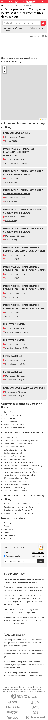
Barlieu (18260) (11, 141)
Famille (8, 553)
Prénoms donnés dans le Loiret (16, 481)
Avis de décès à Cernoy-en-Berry (17, 456)
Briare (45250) (11, 182)
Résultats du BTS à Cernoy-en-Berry (18, 513)
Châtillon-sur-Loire (35, 28)
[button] (4, 68)
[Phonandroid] (35, 717)
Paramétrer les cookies (28, 689)
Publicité (30, 687)
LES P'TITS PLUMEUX (14, 324)
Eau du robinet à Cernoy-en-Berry (18, 443)
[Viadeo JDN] (35, 712)
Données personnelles (11, 689)
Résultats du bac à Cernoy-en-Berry (18, 507)
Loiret (16, 5)
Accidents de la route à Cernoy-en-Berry (20, 475)
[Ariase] (12, 717)
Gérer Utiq (41, 689)
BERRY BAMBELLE (12, 355)
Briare (7, 31)
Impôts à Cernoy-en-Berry (14, 459)
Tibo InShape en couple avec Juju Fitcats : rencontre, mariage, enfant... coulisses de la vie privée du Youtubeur (24, 665)
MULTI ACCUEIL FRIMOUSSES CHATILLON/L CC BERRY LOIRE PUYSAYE (18, 152)
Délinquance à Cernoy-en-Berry (17, 478)
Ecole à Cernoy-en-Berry (14, 447)
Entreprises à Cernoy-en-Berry (16, 484)
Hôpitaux (7, 538)
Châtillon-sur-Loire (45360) (16, 163)
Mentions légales (9, 691)
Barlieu (22, 28)
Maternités (8, 529)
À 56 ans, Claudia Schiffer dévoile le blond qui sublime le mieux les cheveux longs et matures (23, 589)
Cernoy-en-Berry (10, 437)
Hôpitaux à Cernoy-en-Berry (15, 491)
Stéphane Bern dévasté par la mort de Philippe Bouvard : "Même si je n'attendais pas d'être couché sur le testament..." (24, 621)
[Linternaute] (12, 707)
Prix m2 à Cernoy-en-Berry (14, 487)
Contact (22, 687)
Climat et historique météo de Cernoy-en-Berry (23, 465)
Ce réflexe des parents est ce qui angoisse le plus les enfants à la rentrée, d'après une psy (23, 674)
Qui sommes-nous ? (12, 687)
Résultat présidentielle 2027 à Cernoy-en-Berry (23, 504)
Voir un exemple (38, 553)
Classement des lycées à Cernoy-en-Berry (21, 440)
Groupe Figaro (21, 691)
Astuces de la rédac (13, 556)
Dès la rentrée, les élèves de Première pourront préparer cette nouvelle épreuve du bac (24, 580)
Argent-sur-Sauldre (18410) (16, 332)
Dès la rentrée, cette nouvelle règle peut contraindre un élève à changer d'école (21, 611)
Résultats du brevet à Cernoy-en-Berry (19, 510)
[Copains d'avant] (12, 712)
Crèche (9, 5)
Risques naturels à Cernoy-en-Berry (18, 468)
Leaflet (43, 119)
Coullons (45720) (12, 259)
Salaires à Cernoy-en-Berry (15, 453)
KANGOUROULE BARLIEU (16, 132)
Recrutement (38, 687)
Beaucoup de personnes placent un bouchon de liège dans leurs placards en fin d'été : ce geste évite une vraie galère (23, 643)
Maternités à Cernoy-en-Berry (16, 450)
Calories (7, 532)
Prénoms (7, 523)
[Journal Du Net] (35, 702)
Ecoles (6, 526)
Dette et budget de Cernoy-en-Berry (18, 462)
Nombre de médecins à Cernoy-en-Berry (20, 472)
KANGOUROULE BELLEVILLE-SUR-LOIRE (24, 387)
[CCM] (12, 702)
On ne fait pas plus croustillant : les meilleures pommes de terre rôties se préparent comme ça (23, 654)
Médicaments (9, 535)
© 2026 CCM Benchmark (36, 691)
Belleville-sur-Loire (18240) (16, 364)
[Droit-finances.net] (35, 707)
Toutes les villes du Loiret (14, 427)
